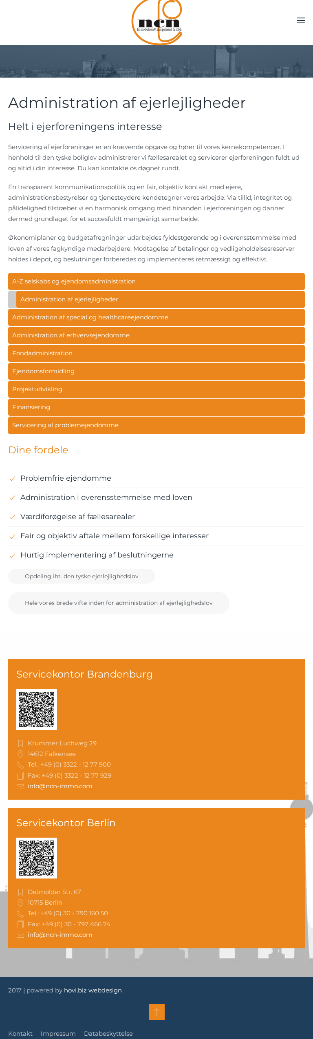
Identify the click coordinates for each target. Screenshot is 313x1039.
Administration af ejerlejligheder (69, 299)
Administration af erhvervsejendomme (71, 335)
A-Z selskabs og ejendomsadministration (74, 281)
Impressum (58, 1033)
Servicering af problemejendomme (65, 425)
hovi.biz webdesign (93, 990)
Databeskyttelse (108, 1033)
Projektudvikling (37, 389)
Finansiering (31, 407)
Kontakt (20, 1033)
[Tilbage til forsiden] (156, 20)
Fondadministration (42, 353)
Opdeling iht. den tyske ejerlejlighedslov (82, 576)
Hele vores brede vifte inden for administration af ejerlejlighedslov (119, 602)
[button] (301, 20)
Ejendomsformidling (43, 371)
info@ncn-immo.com (60, 786)
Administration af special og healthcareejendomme (90, 317)
